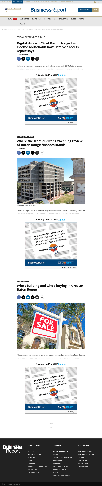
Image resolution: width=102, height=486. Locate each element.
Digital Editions (33, 472)
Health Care (36, 19)
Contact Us (45, 2)
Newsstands (32, 469)
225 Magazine (57, 460)
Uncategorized (12, 29)
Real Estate (24, 19)
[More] (42, 153)
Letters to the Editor (35, 454)
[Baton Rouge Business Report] (48, 10)
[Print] (37, 59)
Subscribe (35, 2)
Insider (31, 136)
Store (30, 460)
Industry (47, 19)
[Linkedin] (95, 1)
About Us (31, 451)
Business (19, 136)
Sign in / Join (6, 2)
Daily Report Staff (24, 54)
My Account (17, 2)
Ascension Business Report (63, 457)
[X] (98, 1)
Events (81, 19)
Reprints (54, 2)
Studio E (56, 472)
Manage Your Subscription (37, 466)
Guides (73, 19)
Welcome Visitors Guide (61, 475)
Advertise (27, 2)
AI (54, 19)
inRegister (56, 463)
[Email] (33, 59)
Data (12, 19)
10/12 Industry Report (61, 466)
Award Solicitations (65, 2)
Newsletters (63, 19)
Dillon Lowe (22, 148)
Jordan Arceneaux (24, 293)
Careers (81, 457)
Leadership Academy (60, 469)
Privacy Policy (83, 463)
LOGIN (95, 9)
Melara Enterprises (85, 451)
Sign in (61, 74)
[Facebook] (91, 1)
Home (4, 29)
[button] (97, 19)
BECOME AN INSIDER (85, 9)
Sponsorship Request (86, 454)
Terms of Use (83, 466)
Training (23, 24)
